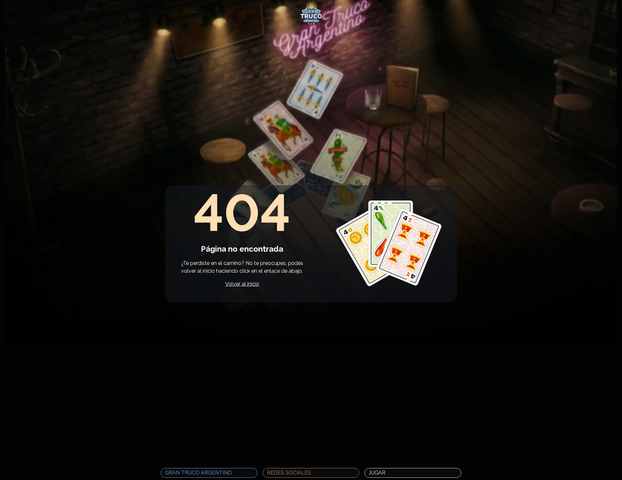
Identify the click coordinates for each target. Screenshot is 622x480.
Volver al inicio (242, 284)
